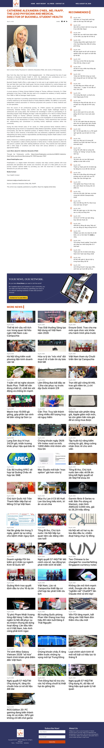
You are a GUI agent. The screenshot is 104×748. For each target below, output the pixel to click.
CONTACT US (59, 3)
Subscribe (52, 742)
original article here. (50, 187)
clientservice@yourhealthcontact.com (18, 180)
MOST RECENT (41, 3)
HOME (33, 3)
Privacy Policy (19, 743)
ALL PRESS (50, 3)
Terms (12, 743)
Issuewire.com (37, 75)
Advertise (26, 743)
